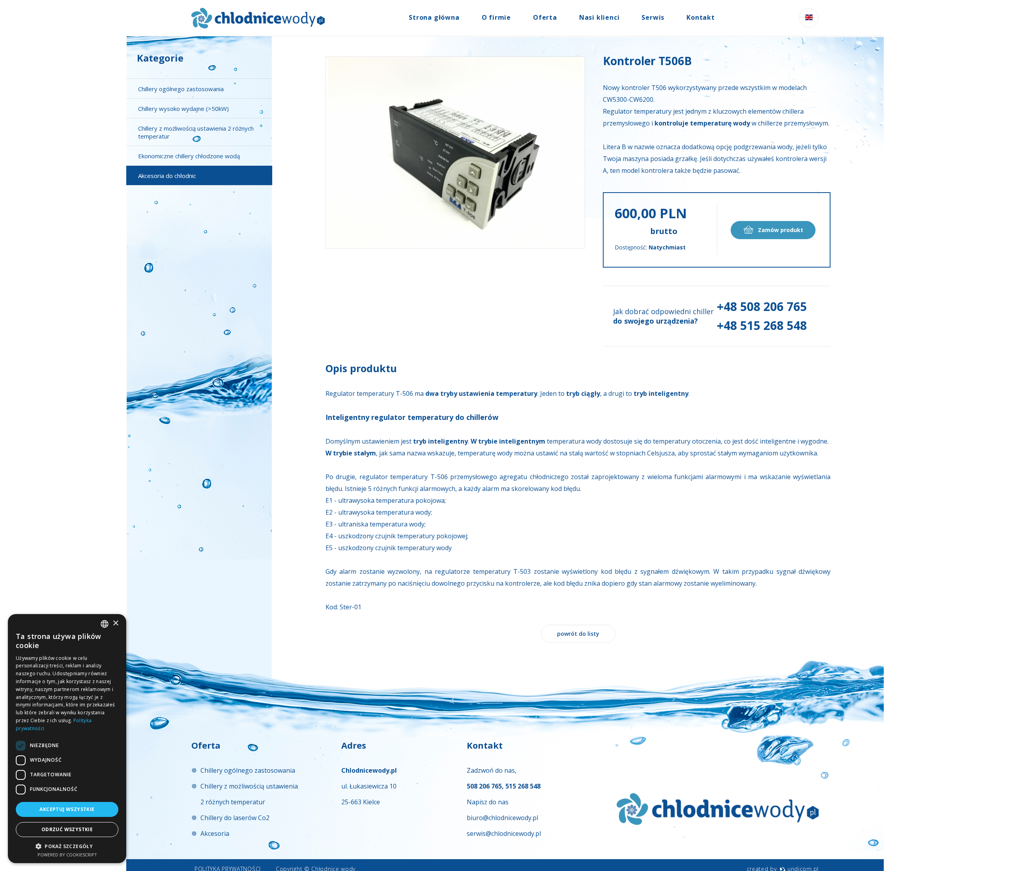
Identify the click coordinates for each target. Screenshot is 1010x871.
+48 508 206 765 (762, 306)
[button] (67, 846)
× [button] (115, 623)
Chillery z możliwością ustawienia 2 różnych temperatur (196, 132)
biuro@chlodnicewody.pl (502, 817)
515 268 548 (523, 786)
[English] (809, 18)
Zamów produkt (779, 230)
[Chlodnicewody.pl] (258, 18)
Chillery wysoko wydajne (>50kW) (183, 108)
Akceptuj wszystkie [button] (66, 809)
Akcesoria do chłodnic (167, 176)
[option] (455, 152)
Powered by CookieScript (67, 855)
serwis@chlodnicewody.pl (504, 833)
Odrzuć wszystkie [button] (67, 829)
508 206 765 (484, 786)
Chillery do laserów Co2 (234, 817)
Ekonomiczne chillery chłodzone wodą (189, 156)
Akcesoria (214, 833)
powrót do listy (578, 633)
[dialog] (67, 738)
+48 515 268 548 (762, 325)
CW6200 (641, 99)
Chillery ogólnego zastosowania (181, 89)
